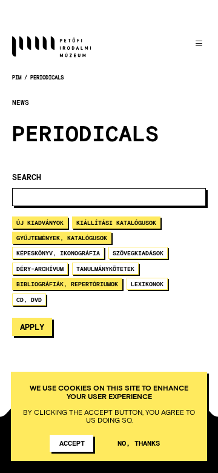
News (20, 102)
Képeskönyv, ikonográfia (58, 253)
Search (26, 177)
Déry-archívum (40, 268)
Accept (72, 442)
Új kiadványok (40, 222)
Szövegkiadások (138, 253)
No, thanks (138, 442)
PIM (16, 77)
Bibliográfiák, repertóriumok (67, 283)
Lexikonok (147, 283)
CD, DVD (29, 299)
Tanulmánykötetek (105, 268)
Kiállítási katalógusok (116, 222)
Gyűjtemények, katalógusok (61, 237)
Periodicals (47, 77)
